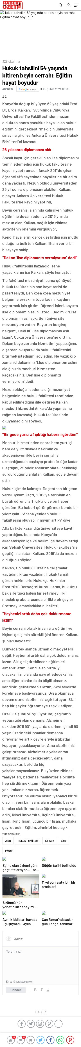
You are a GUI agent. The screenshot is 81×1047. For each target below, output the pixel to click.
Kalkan (49, 840)
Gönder (16, 990)
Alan (8, 840)
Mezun (9, 850)
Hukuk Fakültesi (28, 840)
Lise (63, 840)
